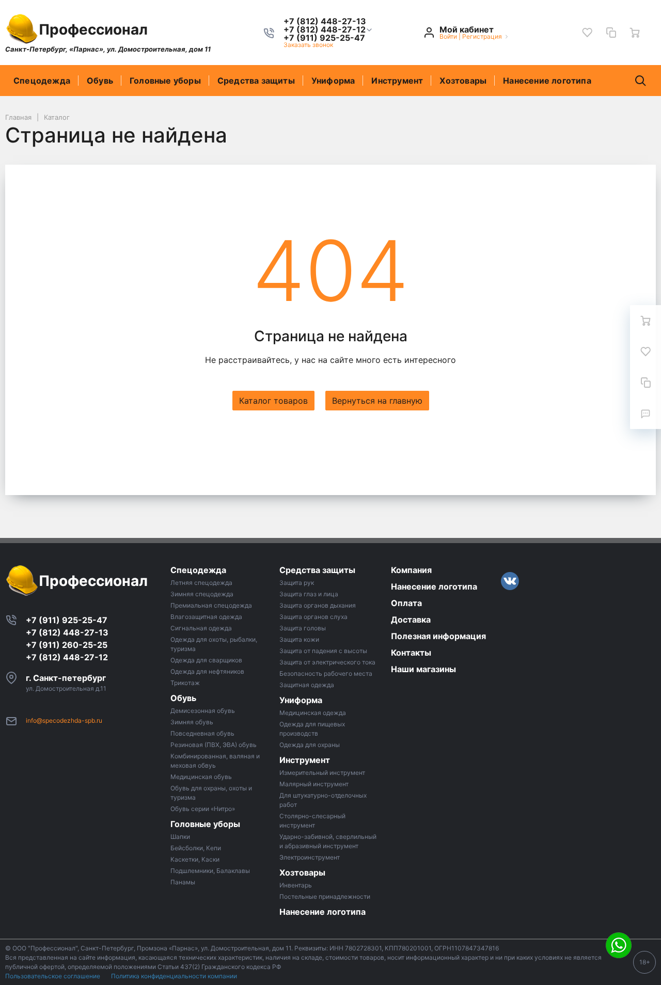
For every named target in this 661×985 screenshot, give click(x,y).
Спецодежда (41, 80)
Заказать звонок (308, 45)
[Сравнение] (611, 32)
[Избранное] (587, 32)
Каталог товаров (273, 400)
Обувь (100, 80)
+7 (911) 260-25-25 (66, 645)
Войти (448, 36)
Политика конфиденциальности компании (174, 976)
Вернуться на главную (377, 400)
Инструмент (397, 80)
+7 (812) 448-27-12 (67, 657)
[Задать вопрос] (645, 413)
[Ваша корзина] (635, 32)
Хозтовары (462, 80)
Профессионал (93, 29)
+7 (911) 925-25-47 (66, 620)
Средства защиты (256, 80)
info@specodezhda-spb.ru (64, 720)
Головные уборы (165, 80)
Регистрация (482, 36)
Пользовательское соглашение (53, 976)
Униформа (333, 80)
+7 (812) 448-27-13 (67, 632)
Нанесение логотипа (547, 80)
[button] (325, 29)
